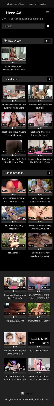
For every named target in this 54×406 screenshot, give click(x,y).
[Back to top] (44, 397)
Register (42, 4)
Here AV (13, 13)
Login (31, 4)
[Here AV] (27, 394)
